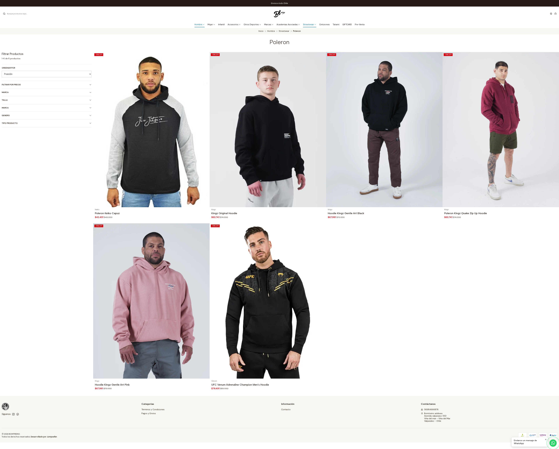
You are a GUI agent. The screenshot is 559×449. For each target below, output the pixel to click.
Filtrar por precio (11, 84)
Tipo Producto (10, 123)
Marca (5, 92)
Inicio (261, 31)
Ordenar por (8, 68)
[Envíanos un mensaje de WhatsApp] (553, 443)
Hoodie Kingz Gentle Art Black (346, 213)
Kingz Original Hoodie (224, 213)
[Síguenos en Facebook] (17, 414)
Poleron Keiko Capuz (107, 213)
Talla (5, 100)
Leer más (289, 3)
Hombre (271, 31)
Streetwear (284, 31)
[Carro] (555, 14)
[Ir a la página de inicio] (279, 13)
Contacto (286, 409)
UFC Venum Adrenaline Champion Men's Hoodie (240, 384)
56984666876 (431, 409)
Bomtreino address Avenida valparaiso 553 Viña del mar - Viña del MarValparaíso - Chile (437, 417)
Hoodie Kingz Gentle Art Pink (112, 384)
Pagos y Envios (148, 413)
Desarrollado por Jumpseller (44, 436)
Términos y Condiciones (152, 409)
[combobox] (18, 14)
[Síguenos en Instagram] (13, 414)
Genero (6, 115)
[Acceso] (551, 14)
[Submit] (4, 14)
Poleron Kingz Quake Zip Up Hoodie (465, 213)
